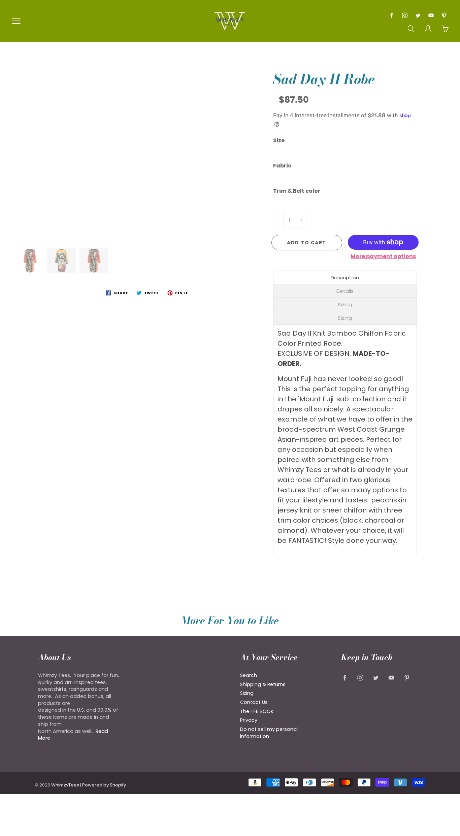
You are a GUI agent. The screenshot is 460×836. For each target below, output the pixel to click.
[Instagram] (404, 15)
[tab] (345, 277)
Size (279, 140)
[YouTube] (430, 15)
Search (248, 675)
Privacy (248, 720)
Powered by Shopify (104, 785)
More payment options (383, 256)
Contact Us (254, 702)
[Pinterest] (444, 15)
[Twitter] (417, 15)
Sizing (247, 693)
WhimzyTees (65, 785)
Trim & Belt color (296, 191)
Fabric (282, 165)
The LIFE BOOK (256, 711)
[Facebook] (391, 15)
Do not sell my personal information (269, 733)
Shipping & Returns (263, 684)
